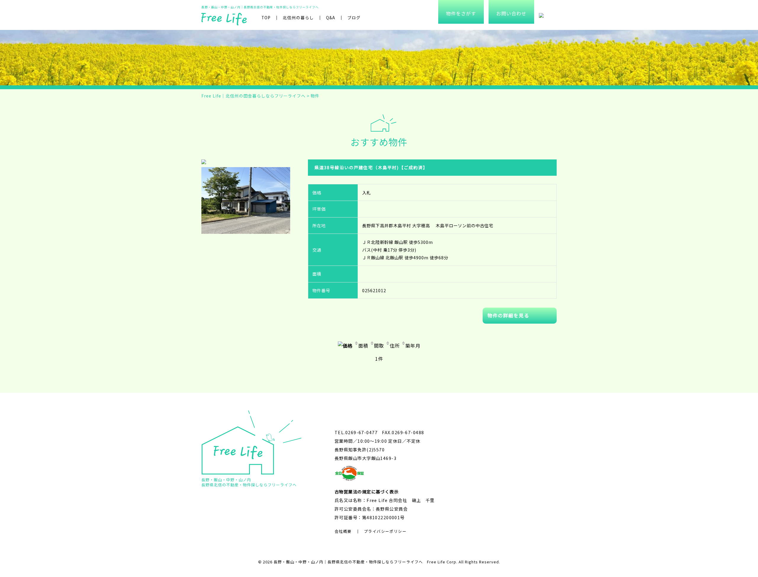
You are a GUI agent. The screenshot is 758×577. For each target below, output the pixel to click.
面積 (363, 345)
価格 (348, 345)
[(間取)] (204, 163)
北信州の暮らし (298, 17)
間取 (379, 345)
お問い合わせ (511, 13)
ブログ (354, 17)
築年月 (412, 345)
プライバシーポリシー (385, 531)
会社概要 (343, 531)
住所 (395, 345)
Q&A (330, 17)
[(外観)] (245, 171)
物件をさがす (461, 13)
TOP (266, 17)
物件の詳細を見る (508, 315)
